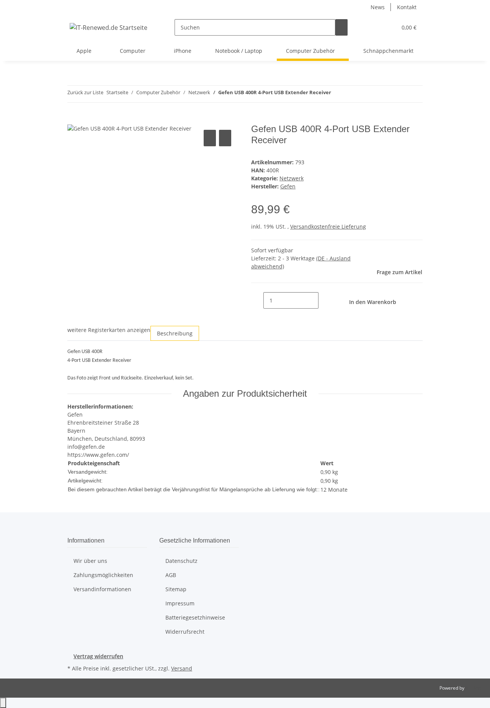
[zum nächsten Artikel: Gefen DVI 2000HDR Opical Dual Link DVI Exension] (351, 94)
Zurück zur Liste (85, 92)
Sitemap (175, 589)
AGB (170, 575)
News (378, 7)
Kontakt (406, 7)
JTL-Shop (475, 688)
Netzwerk (291, 178)
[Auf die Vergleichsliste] (210, 138)
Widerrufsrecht (184, 631)
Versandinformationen (102, 589)
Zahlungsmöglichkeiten (103, 575)
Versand (181, 668)
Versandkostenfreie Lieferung (328, 226)
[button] (375, 27)
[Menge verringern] (257, 300)
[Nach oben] (3, 703)
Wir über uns (90, 560)
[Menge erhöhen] (324, 300)
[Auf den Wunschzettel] (225, 138)
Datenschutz (181, 560)
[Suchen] (341, 27)
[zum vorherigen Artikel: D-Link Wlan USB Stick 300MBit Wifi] (337, 94)
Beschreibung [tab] (175, 333)
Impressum (179, 603)
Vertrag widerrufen (98, 656)
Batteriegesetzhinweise (195, 617)
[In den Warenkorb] (73, 119)
